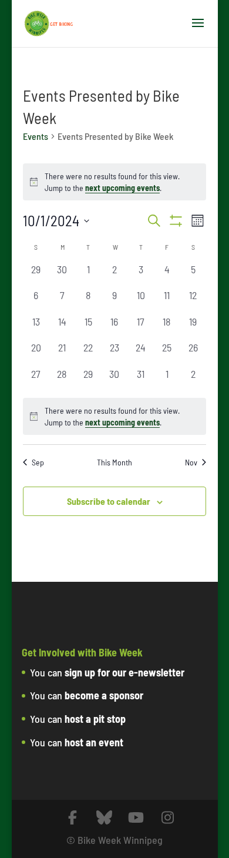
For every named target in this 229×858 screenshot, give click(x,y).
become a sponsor (104, 695)
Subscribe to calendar (108, 501)
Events (35, 136)
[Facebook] (73, 818)
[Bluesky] (104, 818)
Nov (191, 462)
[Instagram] (168, 818)
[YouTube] (136, 818)
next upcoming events (122, 188)
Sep (38, 462)
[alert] (114, 416)
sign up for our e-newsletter (124, 672)
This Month (114, 462)
